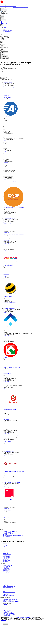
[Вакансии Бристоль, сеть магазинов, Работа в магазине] (24, 463)
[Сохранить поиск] (1, 42)
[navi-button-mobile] (1, 25)
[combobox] (5, 36)
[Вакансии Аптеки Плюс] (24, 109)
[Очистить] (2, 39)
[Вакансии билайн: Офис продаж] (24, 289)
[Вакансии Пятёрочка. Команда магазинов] (24, 399)
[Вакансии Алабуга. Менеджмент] (24, 320)
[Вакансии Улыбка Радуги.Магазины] (24, 258)
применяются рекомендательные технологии (24, 617)
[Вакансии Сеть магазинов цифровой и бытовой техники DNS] (24, 197)
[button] (1, 21)
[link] (2, 18)
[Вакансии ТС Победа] (24, 350)
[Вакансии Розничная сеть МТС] (24, 493)
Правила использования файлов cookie (20, 7)
